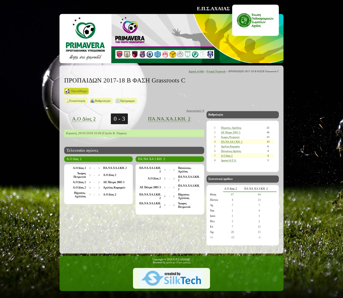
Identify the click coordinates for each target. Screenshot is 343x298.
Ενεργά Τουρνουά (216, 71)
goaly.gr (170, 262)
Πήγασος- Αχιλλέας (231, 127)
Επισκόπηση (77, 101)
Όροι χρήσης (183, 262)
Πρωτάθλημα (79, 91)
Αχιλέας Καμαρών (230, 146)
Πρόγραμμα (127, 101)
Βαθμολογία (102, 101)
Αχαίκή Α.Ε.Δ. (228, 160)
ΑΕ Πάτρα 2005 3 (230, 132)
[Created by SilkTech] (171, 285)
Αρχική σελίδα (196, 71)
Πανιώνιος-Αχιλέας (231, 151)
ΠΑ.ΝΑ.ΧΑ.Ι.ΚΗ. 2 (169, 119)
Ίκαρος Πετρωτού (230, 137)
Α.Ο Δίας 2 (84, 119)
